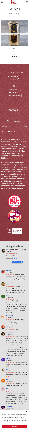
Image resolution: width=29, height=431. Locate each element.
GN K (7, 369)
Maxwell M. (9, 326)
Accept (14, 426)
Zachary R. (9, 406)
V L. (7, 388)
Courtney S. (9, 332)
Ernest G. (9, 270)
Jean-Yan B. (9, 315)
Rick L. (8, 379)
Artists (16, 14)
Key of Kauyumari (14, 52)
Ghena (8, 358)
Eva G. (8, 295)
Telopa (14, 54)
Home (11, 14)
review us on (16, 262)
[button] (26, 411)
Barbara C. (9, 283)
